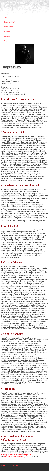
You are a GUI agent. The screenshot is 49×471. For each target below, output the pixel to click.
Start (6, 17)
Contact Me (14, 465)
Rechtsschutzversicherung (13, 456)
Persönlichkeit (9, 22)
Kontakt (7, 36)
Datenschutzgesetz (23, 455)
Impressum (8, 41)
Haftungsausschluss (8, 455)
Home (3, 465)
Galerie (7, 31)
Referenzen (8, 27)
